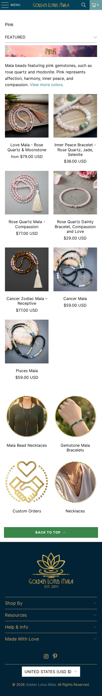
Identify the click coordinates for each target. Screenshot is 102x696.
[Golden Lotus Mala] (51, 5)
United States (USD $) (48, 671)
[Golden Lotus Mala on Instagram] (46, 656)
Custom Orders (27, 487)
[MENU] (2, 5)
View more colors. (47, 84)
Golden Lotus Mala (41, 684)
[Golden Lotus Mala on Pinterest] (55, 656)
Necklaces (75, 487)
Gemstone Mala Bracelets (75, 424)
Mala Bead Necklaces (27, 424)
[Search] (83, 5)
